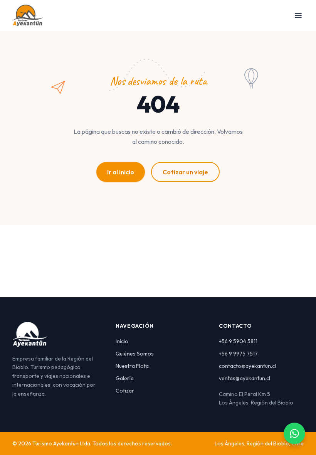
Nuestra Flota (132, 365)
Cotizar (125, 390)
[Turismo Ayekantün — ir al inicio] (27, 15)
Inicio (122, 341)
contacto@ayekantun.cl (247, 365)
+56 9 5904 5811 (238, 341)
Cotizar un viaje (185, 172)
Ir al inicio (120, 172)
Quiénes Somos (135, 353)
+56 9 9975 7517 (238, 353)
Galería (125, 378)
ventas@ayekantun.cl (244, 378)
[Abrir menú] (298, 15)
